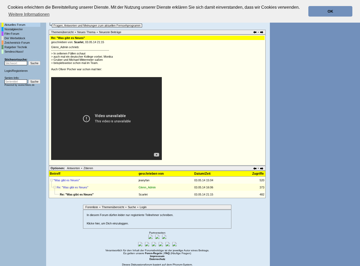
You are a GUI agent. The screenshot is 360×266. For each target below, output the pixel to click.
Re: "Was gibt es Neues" (72, 187)
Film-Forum (11, 33)
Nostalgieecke (13, 29)
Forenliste (91, 207)
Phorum (177, 264)
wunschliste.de (26, 85)
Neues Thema (86, 32)
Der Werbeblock (14, 38)
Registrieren (20, 70)
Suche (132, 207)
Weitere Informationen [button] (29, 14)
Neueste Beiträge (110, 32)
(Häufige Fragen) (177, 253)
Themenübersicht (62, 32)
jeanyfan (144, 180)
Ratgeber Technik (15, 47)
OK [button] (330, 11)
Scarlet (79, 42)
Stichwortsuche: (15, 59)
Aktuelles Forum (14, 24)
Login (7, 70)
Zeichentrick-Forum (17, 42)
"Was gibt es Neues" (66, 180)
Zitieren (88, 168)
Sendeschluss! (13, 51)
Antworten (73, 168)
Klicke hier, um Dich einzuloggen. (108, 223)
